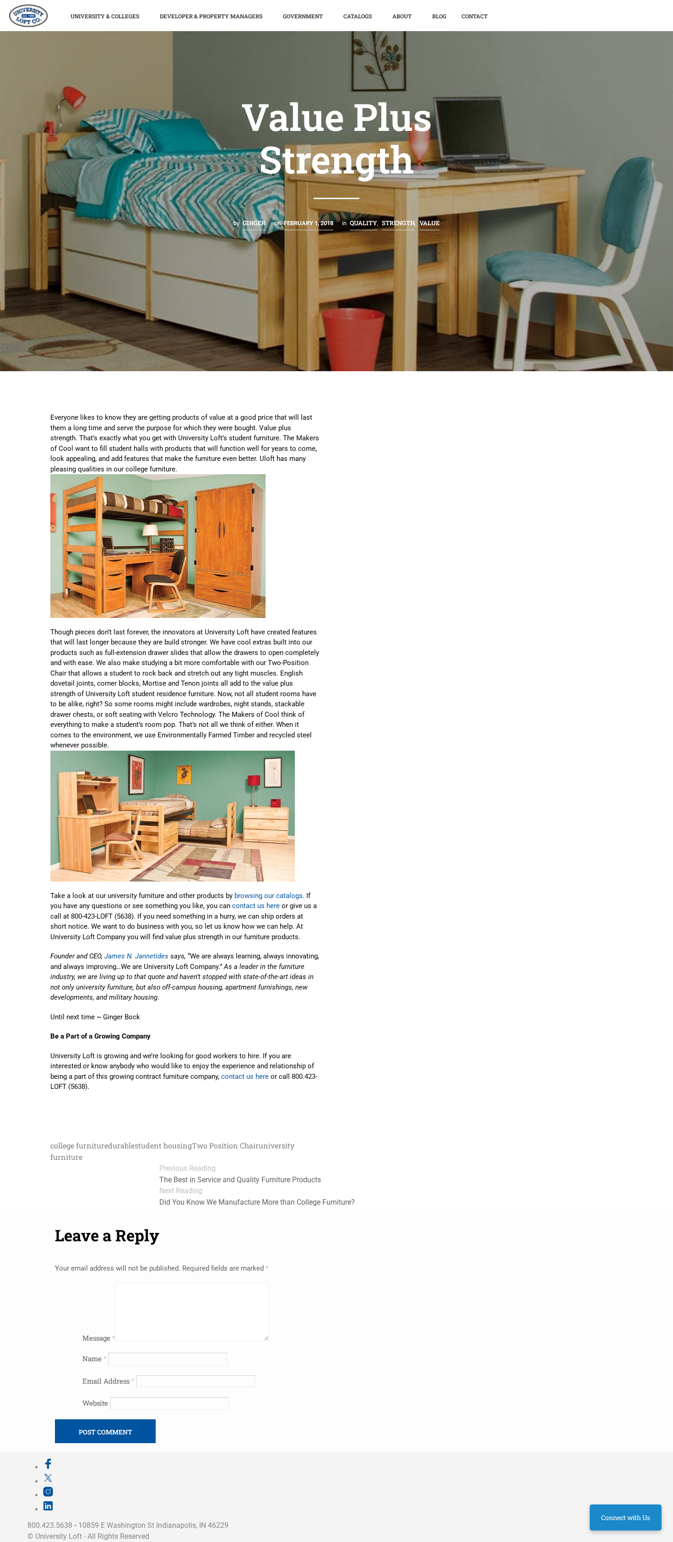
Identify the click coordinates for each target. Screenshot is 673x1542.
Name (94, 1358)
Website (95, 1402)
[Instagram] (48, 1495)
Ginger (254, 223)
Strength (398, 223)
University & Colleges (105, 16)
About (402, 16)
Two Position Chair (225, 1145)
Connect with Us (625, 1517)
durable (121, 1145)
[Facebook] (48, 1467)
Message (98, 1337)
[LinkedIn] (48, 1509)
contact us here (256, 906)
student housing (163, 1145)
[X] (48, 1481)
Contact (474, 16)
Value (429, 223)
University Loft (58, 1536)
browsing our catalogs (268, 896)
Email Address (108, 1380)
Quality (363, 223)
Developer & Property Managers (211, 16)
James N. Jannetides (136, 956)
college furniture (79, 1145)
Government (303, 16)
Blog (439, 16)
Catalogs (357, 16)
